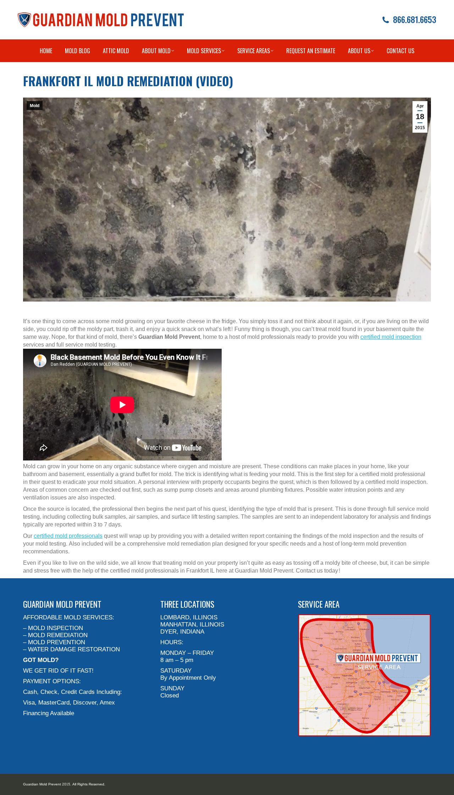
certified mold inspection (390, 337)
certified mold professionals (68, 536)
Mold (34, 105)
